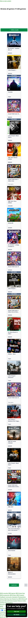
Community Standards (11, 597)
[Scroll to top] (25, 585)
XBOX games (11, 593)
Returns (20, 600)
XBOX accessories (4, 595)
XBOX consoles (4, 593)
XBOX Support (20, 595)
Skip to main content (5, 1)
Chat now (16, 611)
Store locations (9, 602)
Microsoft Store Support (11, 600)
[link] (14, 44)
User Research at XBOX (15, 599)
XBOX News (13, 595)
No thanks (16, 614)
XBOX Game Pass (20, 593)
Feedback (2, 597)
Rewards (2, 604)
